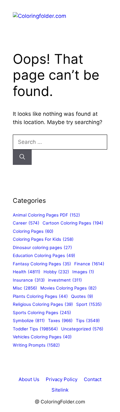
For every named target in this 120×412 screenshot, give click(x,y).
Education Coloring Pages (44, 255)
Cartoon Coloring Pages (73, 222)
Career (26, 222)
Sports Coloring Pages (42, 312)
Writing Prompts (36, 345)
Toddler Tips (35, 328)
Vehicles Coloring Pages (42, 336)
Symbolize (29, 320)
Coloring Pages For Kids (43, 239)
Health (26, 271)
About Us (29, 379)
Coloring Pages (33, 231)
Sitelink (60, 390)
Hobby (56, 271)
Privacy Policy (61, 379)
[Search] (22, 157)
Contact (92, 379)
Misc (25, 288)
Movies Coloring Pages (68, 288)
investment (65, 280)
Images (83, 271)
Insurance (29, 280)
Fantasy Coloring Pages (42, 263)
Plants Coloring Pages (40, 296)
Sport (89, 304)
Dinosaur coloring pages (42, 247)
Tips (88, 320)
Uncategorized (82, 328)
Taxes (60, 320)
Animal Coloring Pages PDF (46, 214)
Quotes (82, 296)
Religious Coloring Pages (43, 304)
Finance (89, 263)
